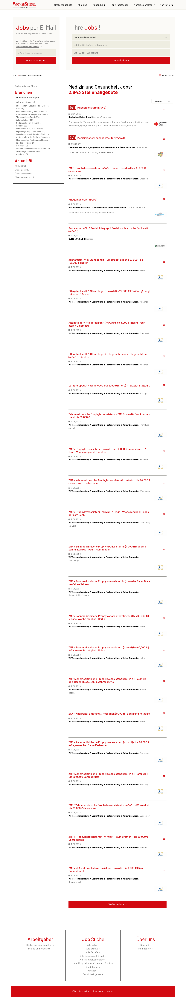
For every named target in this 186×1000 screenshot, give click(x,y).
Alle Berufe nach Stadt (92, 955)
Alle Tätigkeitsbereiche (92, 959)
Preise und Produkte (39, 948)
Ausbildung (99, 4)
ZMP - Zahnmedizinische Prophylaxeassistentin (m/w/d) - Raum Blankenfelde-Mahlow (109, 583)
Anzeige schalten (143, 4)
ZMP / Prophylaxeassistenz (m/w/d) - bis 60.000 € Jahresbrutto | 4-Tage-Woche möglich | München (107, 450)
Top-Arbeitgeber (92, 974)
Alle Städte (92, 948)
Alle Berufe (92, 952)
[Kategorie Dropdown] (167, 36)
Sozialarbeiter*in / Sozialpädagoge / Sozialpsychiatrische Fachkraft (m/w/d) (108, 229)
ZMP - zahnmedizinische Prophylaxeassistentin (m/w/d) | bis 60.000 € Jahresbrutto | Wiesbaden (109, 482)
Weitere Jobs (116, 904)
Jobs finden (120, 60)
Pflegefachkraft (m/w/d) (91, 107)
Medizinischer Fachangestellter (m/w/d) (101, 137)
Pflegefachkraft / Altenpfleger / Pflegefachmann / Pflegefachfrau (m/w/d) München (107, 355)
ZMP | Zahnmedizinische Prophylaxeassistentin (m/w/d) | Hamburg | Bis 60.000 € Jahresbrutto (108, 775)
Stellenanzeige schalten (39, 944)
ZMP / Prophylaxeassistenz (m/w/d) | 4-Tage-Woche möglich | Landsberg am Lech (109, 513)
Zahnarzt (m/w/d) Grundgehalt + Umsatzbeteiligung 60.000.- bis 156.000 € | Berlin (106, 261)
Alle (92, 944)
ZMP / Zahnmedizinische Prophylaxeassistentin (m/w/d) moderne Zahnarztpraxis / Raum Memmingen (107, 548)
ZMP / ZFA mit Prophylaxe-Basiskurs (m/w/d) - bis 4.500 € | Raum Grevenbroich (106, 869)
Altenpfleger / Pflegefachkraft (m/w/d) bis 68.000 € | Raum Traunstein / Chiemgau (107, 324)
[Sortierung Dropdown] (169, 101)
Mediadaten (144, 948)
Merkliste (165, 4)
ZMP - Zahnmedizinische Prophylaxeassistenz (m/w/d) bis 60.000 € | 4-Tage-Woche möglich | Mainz (108, 649)
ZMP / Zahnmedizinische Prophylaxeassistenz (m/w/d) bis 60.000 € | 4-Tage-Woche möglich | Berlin (108, 617)
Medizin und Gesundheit (25, 102)
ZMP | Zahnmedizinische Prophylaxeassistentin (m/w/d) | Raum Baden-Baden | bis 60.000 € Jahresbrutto (107, 680)
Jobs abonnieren (35, 60)
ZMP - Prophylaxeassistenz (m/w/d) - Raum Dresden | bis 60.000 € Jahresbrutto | (107, 169)
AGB (74, 991)
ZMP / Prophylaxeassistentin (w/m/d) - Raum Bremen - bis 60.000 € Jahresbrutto (108, 838)
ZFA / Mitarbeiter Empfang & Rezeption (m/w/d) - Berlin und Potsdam (109, 713)
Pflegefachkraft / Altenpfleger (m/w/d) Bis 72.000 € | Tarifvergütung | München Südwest (109, 292)
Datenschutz (84, 991)
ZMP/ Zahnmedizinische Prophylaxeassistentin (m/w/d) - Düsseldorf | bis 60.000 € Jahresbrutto (109, 806)
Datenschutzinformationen (27, 46)
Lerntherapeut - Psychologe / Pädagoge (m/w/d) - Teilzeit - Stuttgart (109, 385)
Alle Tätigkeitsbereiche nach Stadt (92, 963)
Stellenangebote (63, 4)
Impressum (98, 991)
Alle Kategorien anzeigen (27, 97)
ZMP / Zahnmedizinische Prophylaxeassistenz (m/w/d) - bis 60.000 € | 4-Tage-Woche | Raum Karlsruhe (109, 744)
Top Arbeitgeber (119, 4)
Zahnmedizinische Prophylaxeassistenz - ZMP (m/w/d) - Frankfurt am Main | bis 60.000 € (109, 415)
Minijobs (82, 4)
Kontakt (144, 944)
